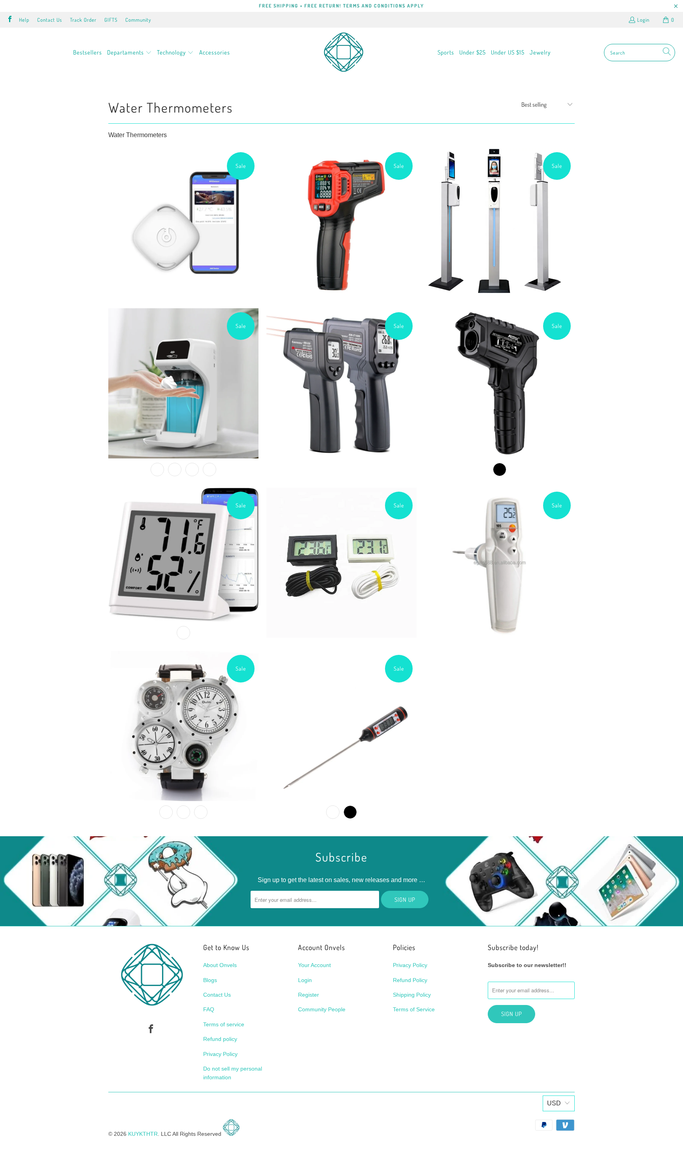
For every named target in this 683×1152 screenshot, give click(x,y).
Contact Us (49, 20)
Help (24, 20)
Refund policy (220, 1039)
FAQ (208, 1009)
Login (643, 20)
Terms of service (223, 1024)
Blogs (210, 980)
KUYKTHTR (143, 1134)
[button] (129, 52)
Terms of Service (414, 1009)
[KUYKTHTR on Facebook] (9, 20)
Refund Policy (410, 980)
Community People (321, 1009)
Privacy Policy (220, 1054)
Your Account (314, 965)
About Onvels (220, 965)
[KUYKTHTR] (343, 53)
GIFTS (110, 20)
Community (138, 20)
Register (308, 995)
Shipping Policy (412, 995)
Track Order (83, 20)
